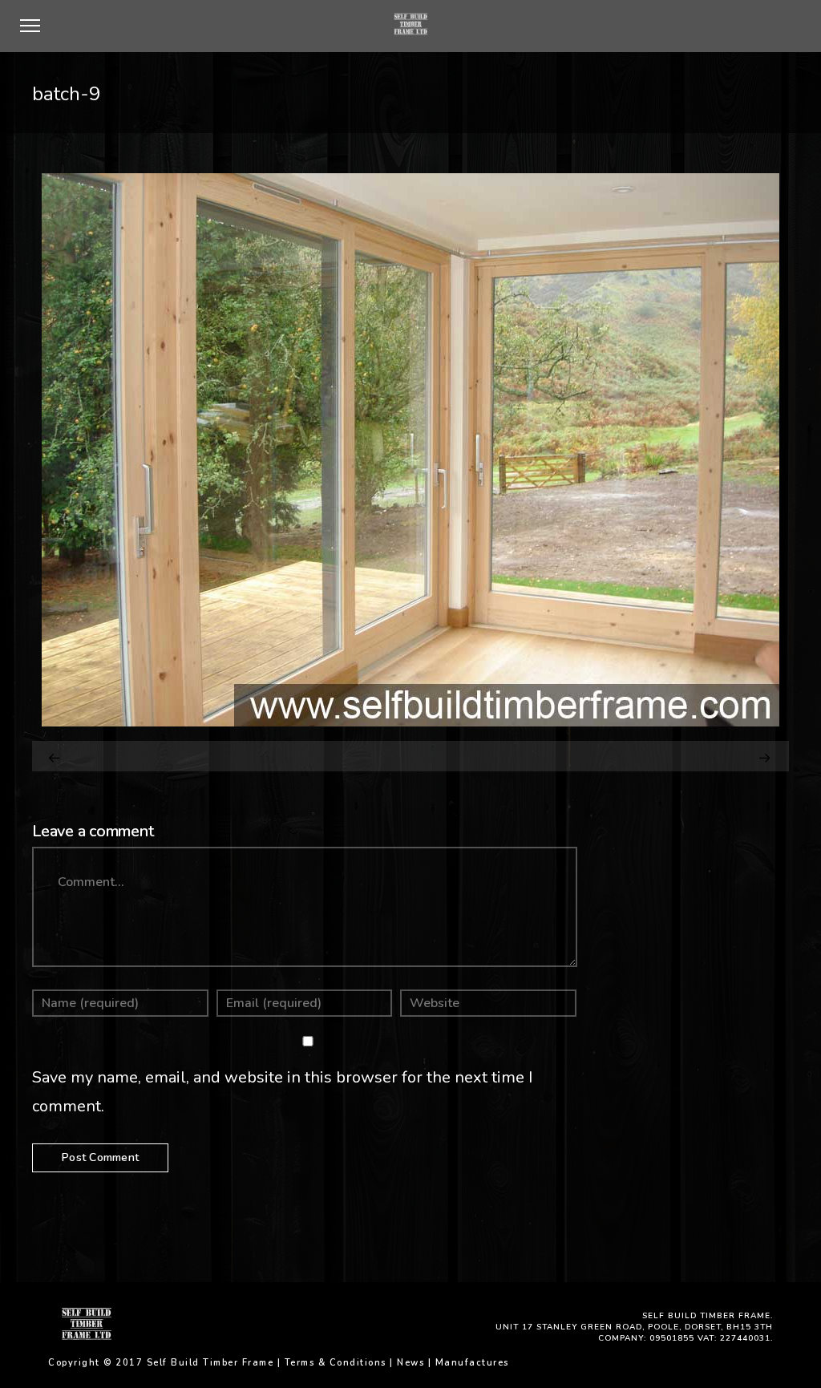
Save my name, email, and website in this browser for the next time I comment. (282, 1091)
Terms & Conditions (335, 1363)
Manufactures (472, 1363)
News (410, 1363)
